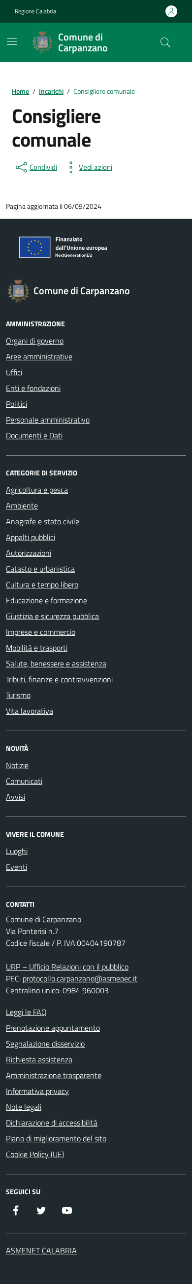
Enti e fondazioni (33, 388)
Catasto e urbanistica (40, 569)
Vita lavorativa (29, 711)
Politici (16, 404)
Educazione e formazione (46, 600)
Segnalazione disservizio (45, 1044)
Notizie (17, 765)
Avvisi (15, 797)
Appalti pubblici (30, 537)
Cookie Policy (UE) (35, 1154)
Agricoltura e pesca (37, 490)
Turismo (18, 695)
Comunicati (24, 781)
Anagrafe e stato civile (42, 521)
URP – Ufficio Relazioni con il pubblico (67, 967)
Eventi (16, 867)
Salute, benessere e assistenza (56, 663)
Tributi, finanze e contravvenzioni (59, 679)
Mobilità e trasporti (36, 648)
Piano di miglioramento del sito (56, 1138)
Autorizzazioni (28, 553)
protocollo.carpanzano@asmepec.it (80, 978)
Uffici (14, 372)
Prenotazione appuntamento (53, 1028)
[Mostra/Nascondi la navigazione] (12, 41)
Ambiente (22, 505)
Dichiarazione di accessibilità (51, 1122)
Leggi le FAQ (26, 1012)
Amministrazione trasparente (53, 1075)
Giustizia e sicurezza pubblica (52, 616)
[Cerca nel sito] (165, 42)
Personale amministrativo (48, 420)
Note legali (23, 1107)
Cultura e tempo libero (42, 584)
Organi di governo (35, 341)
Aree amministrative (39, 356)
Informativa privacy (37, 1091)
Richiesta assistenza (39, 1059)
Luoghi (17, 851)
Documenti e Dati (34, 435)
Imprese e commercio (40, 632)
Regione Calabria (35, 11)
